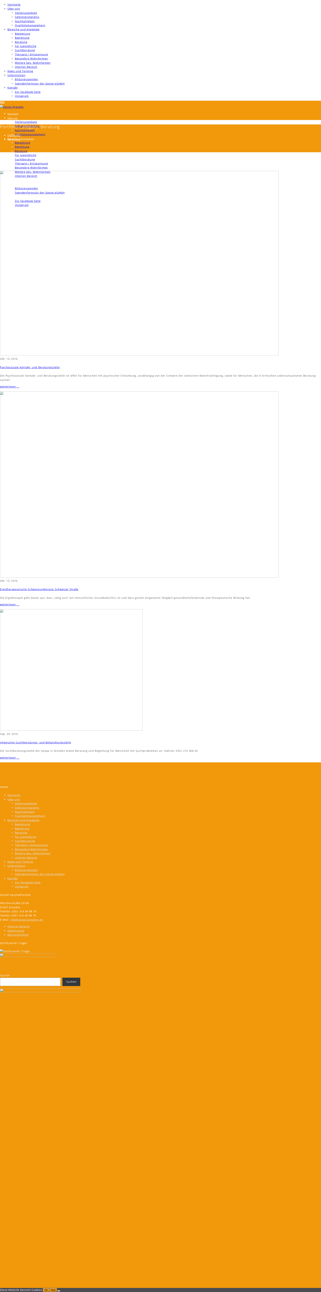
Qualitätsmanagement (30, 25)
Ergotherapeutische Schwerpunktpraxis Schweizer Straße (39, 589)
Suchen (5, 975)
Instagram (22, 96)
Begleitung (22, 37)
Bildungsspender (26, 79)
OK (46, 1290)
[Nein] (58, 1290)
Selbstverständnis (27, 17)
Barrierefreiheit (18, 935)
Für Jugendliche (25, 46)
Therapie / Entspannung (31, 54)
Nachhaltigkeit (25, 21)
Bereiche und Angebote (23, 29)
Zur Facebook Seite (28, 92)
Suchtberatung (25, 50)
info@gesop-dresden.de (26, 919)
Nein (53, 1290)
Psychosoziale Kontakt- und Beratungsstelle (30, 367)
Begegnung (22, 33)
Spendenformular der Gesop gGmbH (40, 83)
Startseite (14, 4)
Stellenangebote (26, 13)
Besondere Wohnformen (31, 58)
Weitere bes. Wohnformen (33, 63)
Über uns (13, 8)
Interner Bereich (26, 67)
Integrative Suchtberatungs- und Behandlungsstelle (35, 742)
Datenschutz (16, 930)
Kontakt (12, 87)
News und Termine (20, 71)
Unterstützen (16, 75)
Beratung (21, 42)
